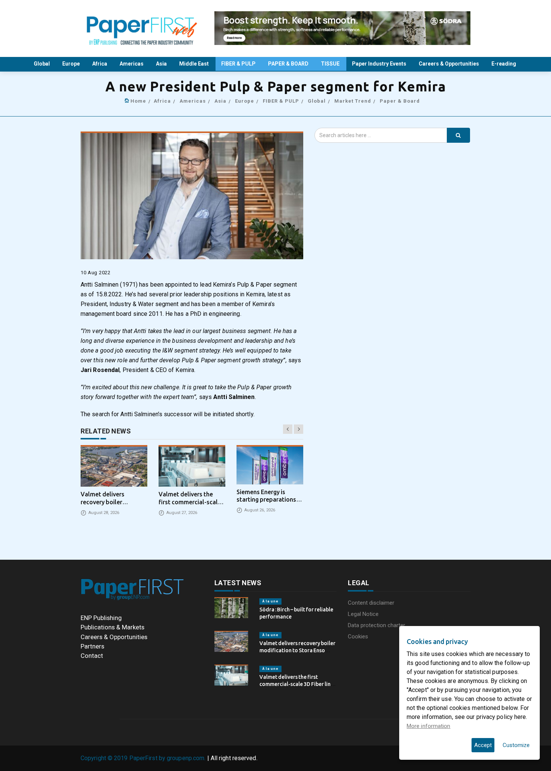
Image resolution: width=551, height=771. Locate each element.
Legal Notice (363, 614)
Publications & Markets (112, 627)
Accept (483, 745)
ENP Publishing (101, 618)
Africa (100, 64)
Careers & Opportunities (449, 64)
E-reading (504, 64)
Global (42, 64)
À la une (270, 601)
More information (429, 726)
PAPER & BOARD (289, 64)
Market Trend (352, 101)
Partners (92, 646)
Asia (162, 64)
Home (138, 101)
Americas (132, 64)
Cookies (358, 636)
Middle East (194, 64)
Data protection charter (376, 625)
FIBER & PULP (239, 64)
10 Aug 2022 (96, 272)
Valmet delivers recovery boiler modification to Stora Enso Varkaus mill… (297, 650)
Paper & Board (400, 101)
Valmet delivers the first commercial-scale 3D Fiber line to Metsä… (296, 683)
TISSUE (331, 64)
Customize (516, 745)
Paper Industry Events (379, 64)
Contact (92, 655)
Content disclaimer (371, 602)
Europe (71, 64)
